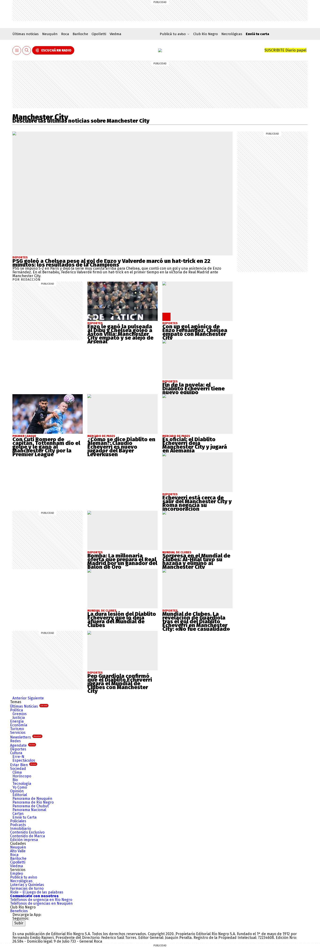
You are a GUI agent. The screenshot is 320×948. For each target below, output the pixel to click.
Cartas (18, 813)
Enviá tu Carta (24, 817)
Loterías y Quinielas (27, 884)
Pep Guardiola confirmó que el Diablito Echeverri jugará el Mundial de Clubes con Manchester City (119, 683)
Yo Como (19, 787)
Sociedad (18, 768)
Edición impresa (24, 840)
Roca (65, 34)
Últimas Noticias (28, 706)
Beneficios (19, 911)
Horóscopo (21, 776)
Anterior (19, 698)
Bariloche (80, 34)
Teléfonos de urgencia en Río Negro (41, 899)
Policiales (18, 821)
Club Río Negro (205, 34)
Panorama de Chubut (30, 806)
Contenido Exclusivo (27, 832)
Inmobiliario (20, 828)
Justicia (18, 717)
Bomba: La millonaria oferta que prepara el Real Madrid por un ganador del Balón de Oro (122, 561)
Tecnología (21, 783)
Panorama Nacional (29, 810)
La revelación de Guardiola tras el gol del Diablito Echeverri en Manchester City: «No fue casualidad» (196, 621)
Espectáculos (23, 760)
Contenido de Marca (27, 836)
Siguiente (36, 698)
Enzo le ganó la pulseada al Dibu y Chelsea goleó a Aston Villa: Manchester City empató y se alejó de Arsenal (120, 334)
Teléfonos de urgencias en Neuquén (41, 903)
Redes (15, 741)
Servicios (18, 732)
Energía (17, 721)
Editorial (19, 795)
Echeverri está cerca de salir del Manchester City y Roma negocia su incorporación (197, 503)
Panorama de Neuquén (32, 798)
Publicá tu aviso (23, 877)
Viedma (115, 34)
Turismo (17, 729)
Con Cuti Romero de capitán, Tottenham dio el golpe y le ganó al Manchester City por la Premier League (46, 447)
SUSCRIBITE (285, 50)
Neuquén (50, 34)
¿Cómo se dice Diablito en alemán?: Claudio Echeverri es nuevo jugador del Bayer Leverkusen (121, 447)
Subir (18, 923)
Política (16, 710)
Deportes (20, 257)
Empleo (16, 873)
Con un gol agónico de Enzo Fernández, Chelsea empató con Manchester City (194, 332)
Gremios (19, 714)
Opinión (17, 791)
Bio (15, 780)
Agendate (22, 745)
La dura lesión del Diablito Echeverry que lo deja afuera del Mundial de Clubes (121, 619)
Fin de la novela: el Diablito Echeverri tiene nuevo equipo (193, 389)
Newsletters (25, 737)
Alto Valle (18, 851)
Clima (17, 772)
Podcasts (18, 825)
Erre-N (18, 756)
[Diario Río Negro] (160, 50)
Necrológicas (231, 34)
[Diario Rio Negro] (31, 928)
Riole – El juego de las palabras (36, 892)
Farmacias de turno (27, 888)
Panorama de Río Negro (33, 802)
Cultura (16, 753)
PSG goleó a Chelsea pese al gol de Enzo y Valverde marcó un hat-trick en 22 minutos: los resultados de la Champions (111, 263)
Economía (18, 725)
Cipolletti (99, 34)
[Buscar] (27, 50)
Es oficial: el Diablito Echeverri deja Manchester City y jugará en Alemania (194, 445)
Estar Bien (23, 765)
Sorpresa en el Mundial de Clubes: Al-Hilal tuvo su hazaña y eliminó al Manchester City (196, 561)
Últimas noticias (25, 34)
